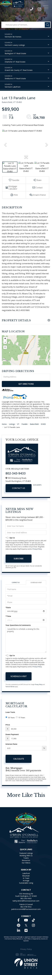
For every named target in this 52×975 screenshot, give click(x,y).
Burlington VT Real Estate (15, 53)
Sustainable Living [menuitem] (26, 883)
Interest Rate (11, 744)
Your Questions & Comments (18, 625)
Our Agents (37, 485)
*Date (8, 607)
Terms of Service (10, 686)
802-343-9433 (31, 9)
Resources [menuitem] (26, 860)
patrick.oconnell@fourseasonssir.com (26, 909)
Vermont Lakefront (12, 87)
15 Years (21, 717)
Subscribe (18, 558)
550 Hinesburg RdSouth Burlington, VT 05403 (26, 895)
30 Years (11, 717)
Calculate (18, 758)
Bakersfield (34, 424)
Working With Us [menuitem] (26, 855)
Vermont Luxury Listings (15, 45)
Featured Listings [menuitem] (26, 853)
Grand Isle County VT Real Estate (19, 70)
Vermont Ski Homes (13, 36)
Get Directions (26, 384)
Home (4, 424)
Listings (12, 424)
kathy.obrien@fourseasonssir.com (26, 901)
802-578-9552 (26, 907)
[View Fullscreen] (5, 347)
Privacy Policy (37, 549)
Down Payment (12, 734)
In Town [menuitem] (26, 878)
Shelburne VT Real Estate (15, 78)
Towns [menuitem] (26, 858)
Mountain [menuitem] (26, 876)
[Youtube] (26, 920)
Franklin (25, 424)
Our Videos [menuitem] (26, 863)
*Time (8, 616)
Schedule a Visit (36, 582)
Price (8, 725)
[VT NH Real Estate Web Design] (26, 963)
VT (18, 424)
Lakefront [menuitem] (26, 873)
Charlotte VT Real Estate (15, 62)
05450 (43, 424)
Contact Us (18, 488)
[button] (47, 24)
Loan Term (10, 712)
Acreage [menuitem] (26, 880)
